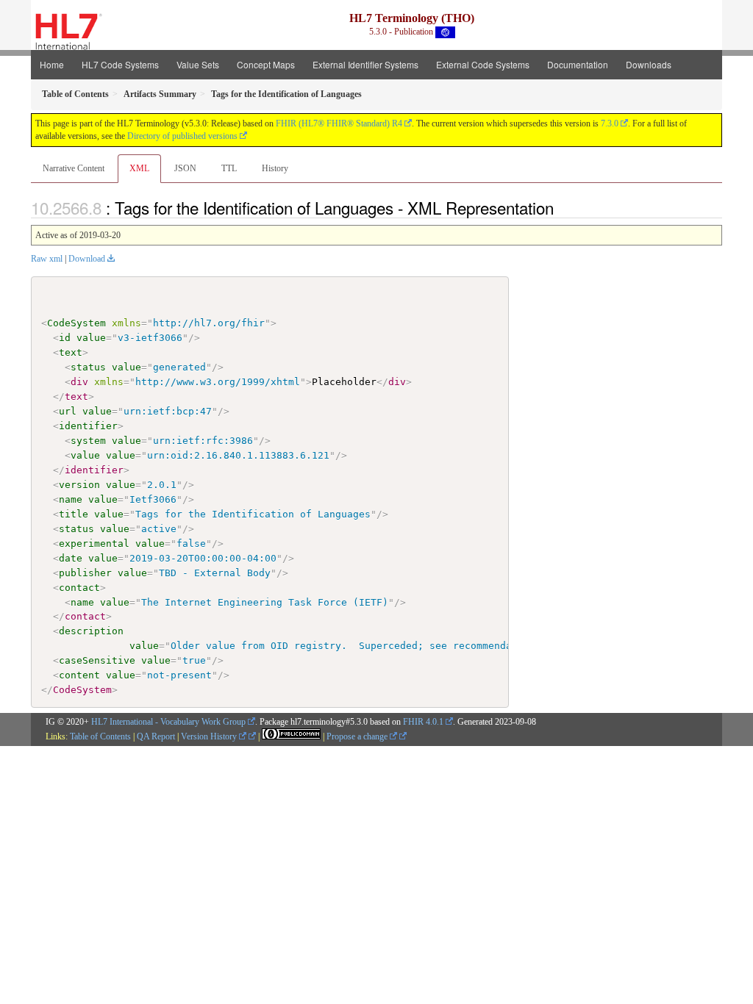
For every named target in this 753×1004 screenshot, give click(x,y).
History (275, 168)
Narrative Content (73, 168)
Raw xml (47, 259)
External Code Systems (482, 64)
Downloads (648, 64)
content (79, 675)
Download (86, 259)
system (88, 440)
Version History (210, 736)
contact (79, 587)
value (91, 337)
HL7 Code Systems (120, 64)
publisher (85, 572)
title (73, 514)
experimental (94, 543)
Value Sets (197, 64)
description (91, 631)
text (70, 352)
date (70, 558)
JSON (185, 168)
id (65, 337)
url (67, 411)
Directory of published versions (182, 136)
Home (52, 64)
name (70, 499)
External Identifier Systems (365, 64)
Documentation (577, 64)
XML (139, 168)
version (79, 484)
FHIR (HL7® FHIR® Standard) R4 (339, 123)
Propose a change (358, 736)
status (88, 367)
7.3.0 (609, 123)
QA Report (156, 736)
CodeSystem (76, 323)
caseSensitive (97, 660)
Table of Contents (100, 736)
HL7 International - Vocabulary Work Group (168, 722)
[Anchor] (562, 207)
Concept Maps (266, 64)
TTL (229, 168)
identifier (88, 425)
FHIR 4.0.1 (423, 722)
